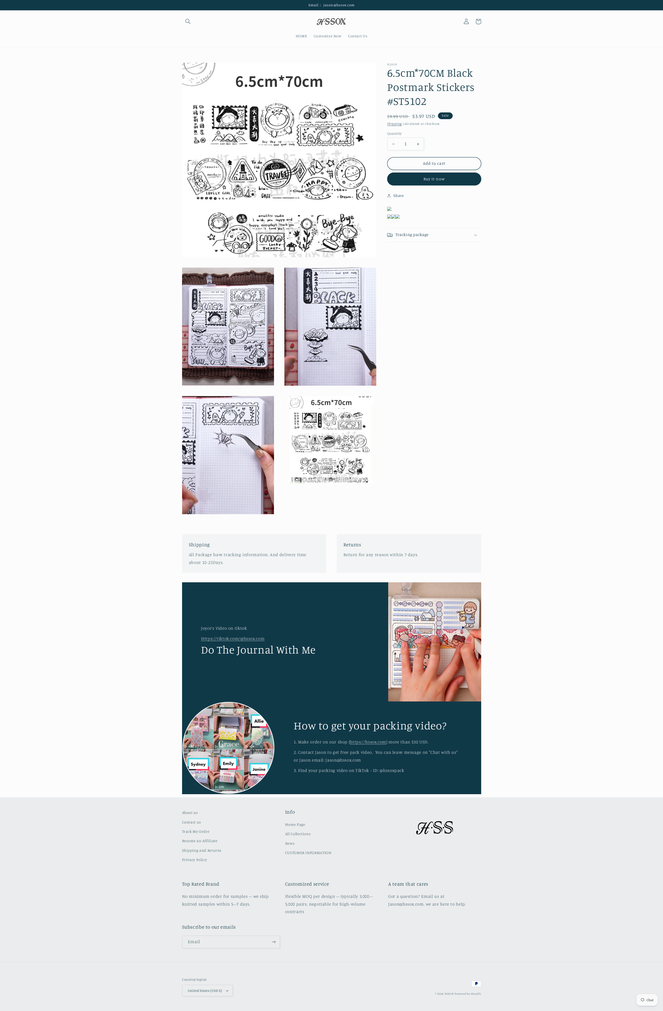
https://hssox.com (368, 741)
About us (190, 812)
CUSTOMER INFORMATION (308, 852)
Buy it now (434, 178)
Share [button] (398, 195)
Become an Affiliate (200, 840)
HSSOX (449, 993)
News (290, 843)
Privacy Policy (194, 859)
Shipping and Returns (202, 850)
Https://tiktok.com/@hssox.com (232, 638)
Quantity (394, 133)
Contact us (191, 822)
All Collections (298, 833)
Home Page (295, 824)
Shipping (394, 124)
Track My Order (196, 831)
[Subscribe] (273, 942)
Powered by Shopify (468, 993)
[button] (188, 21)
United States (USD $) (205, 990)
